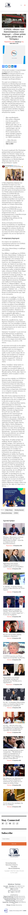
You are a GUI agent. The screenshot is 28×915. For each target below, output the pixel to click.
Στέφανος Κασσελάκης (6, 513)
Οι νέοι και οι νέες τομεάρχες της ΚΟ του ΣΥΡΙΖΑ (13, 803)
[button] (21, 5)
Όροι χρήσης (14, 866)
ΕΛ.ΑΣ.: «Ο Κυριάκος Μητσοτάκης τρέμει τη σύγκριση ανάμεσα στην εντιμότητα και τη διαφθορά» (14, 704)
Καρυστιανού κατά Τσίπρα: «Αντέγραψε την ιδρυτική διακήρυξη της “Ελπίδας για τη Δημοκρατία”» (12, 680)
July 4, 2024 (9, 143)
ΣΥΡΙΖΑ (4, 73)
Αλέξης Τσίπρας (8, 510)
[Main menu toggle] (25, 5)
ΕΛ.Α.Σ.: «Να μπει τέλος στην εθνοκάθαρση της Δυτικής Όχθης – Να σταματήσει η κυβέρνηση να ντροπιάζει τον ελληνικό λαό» (13, 728)
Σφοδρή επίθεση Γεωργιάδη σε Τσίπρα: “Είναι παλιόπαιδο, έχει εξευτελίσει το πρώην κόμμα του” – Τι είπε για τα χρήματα (13, 612)
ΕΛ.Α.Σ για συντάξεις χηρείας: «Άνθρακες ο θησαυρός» (12, 635)
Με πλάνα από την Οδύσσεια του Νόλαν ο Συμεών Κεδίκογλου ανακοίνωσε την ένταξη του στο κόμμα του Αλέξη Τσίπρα (13, 780)
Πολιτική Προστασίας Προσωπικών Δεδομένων (12, 863)
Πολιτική (9, 568)
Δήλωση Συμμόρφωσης (14, 868)
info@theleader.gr (14, 894)
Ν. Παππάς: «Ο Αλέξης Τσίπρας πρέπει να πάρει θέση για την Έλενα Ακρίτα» (13, 588)
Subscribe (14, 843)
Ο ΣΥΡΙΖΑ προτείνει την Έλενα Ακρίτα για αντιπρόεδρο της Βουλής (14, 656)
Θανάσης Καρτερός (19, 510)
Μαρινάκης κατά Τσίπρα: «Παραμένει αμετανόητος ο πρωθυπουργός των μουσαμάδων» (13, 565)
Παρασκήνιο (7, 41)
